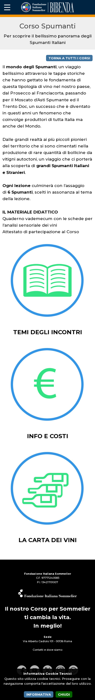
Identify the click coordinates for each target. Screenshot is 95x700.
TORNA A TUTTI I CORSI (69, 58)
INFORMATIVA (38, 694)
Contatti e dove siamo (47, 649)
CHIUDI (64, 694)
